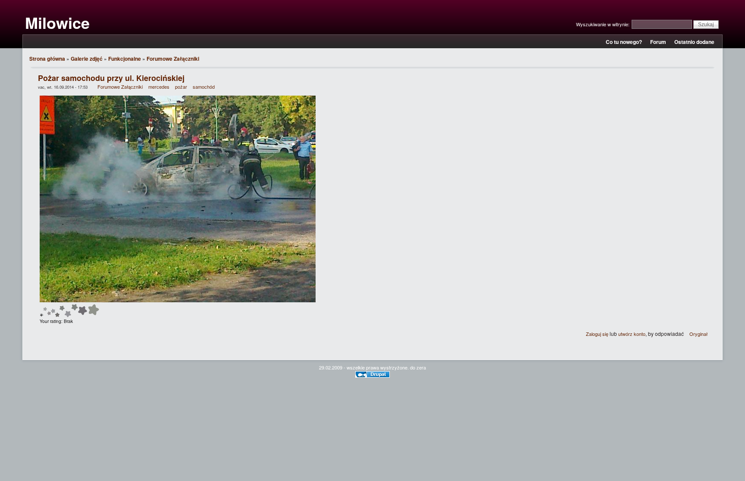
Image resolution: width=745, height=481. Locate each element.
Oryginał (698, 333)
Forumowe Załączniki (173, 58)
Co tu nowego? (624, 42)
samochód (204, 86)
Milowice (57, 22)
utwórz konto (631, 333)
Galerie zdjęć (87, 58)
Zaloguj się (597, 333)
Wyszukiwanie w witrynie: (603, 24)
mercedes (158, 86)
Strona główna (47, 58)
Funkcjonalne (124, 58)
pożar (181, 86)
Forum (658, 42)
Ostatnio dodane (694, 42)
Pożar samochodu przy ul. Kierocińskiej (111, 78)
